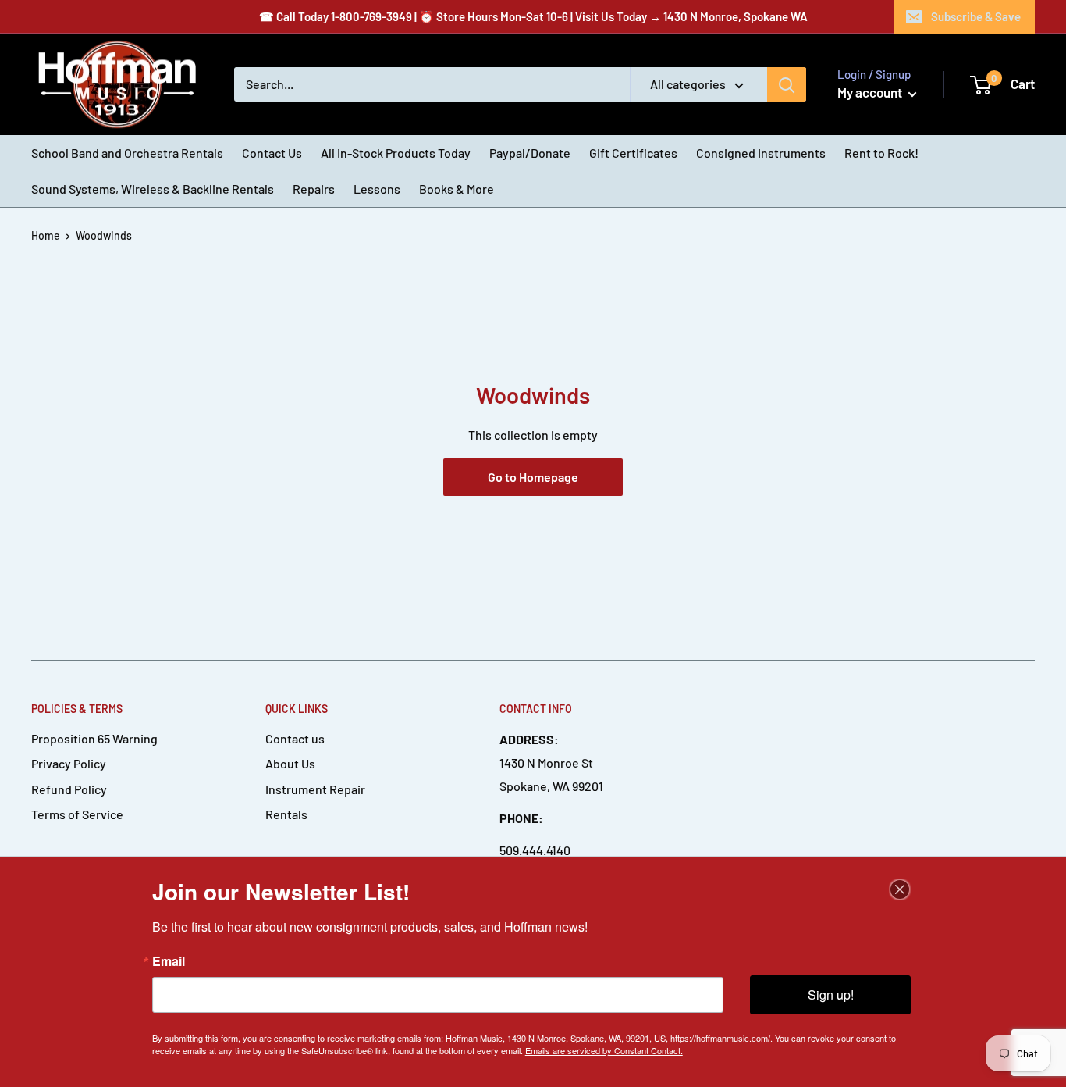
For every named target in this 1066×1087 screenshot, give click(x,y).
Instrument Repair (315, 789)
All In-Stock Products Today (396, 152)
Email (168, 961)
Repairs (314, 188)
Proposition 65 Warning (94, 738)
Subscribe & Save (976, 16)
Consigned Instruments (761, 152)
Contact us (295, 738)
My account (870, 92)
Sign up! (831, 994)
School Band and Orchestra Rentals (127, 152)
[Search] (786, 84)
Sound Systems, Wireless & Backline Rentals (152, 188)
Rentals (286, 814)
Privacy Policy (68, 763)
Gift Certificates (633, 152)
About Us (290, 763)
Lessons (377, 188)
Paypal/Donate (529, 152)
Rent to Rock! (881, 152)
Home (45, 235)
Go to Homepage (533, 476)
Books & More (456, 188)
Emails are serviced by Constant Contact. (604, 1050)
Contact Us (272, 152)
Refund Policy (69, 789)
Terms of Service (77, 814)
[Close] (899, 889)
